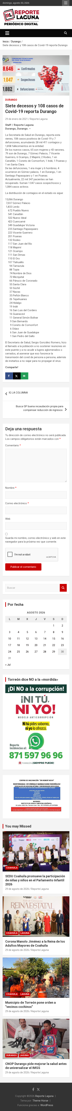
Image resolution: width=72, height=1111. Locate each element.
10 (9, 638)
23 (62, 645)
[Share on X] (17, 375)
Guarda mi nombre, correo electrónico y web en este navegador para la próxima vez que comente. (35, 539)
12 (27, 638)
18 (18, 645)
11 (18, 638)
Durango (11, 99)
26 (27, 651)
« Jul (7, 664)
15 (53, 638)
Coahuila (11, 868)
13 (36, 638)
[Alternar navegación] (7, 33)
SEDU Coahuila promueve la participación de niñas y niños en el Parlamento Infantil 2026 (35, 880)
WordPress (46, 1105)
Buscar (63, 588)
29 (53, 651)
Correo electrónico (17, 503)
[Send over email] (24, 375)
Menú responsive (65, 3)
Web (7, 518)
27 (36, 651)
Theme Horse (40, 1100)
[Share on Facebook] (9, 375)
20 (36, 645)
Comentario (13, 445)
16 (62, 638)
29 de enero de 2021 (16, 119)
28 (44, 651)
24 (9, 651)
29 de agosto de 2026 (17, 888)
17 (9, 645)
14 (44, 638)
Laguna (24, 933)
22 (53, 645)
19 (27, 645)
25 (18, 651)
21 (44, 645)
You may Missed (18, 826)
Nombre (10, 487)
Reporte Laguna (39, 119)
